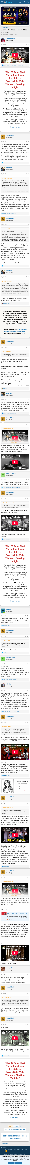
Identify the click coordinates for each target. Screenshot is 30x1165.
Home (2, 1151)
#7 (28, 399)
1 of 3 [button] (10, 1126)
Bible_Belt (9, 968)
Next (16, 1126)
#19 (28, 993)
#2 (28, 141)
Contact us (3, 1149)
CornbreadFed (5, 34)
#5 (28, 277)
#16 (28, 803)
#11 (28, 615)
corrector (9, 168)
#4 (28, 224)
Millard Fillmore (11, 473)
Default (4, 1147)
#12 (28, 636)
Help (26, 1149)
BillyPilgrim (9, 684)
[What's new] (24, 2)
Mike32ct (9, 609)
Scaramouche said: (6, 807)
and (9, 213)
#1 (28, 45)
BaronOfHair (10, 135)
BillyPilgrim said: (6, 726)
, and (13, 65)
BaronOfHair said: (6, 178)
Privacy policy (20, 1149)
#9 (28, 479)
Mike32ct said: (5, 641)
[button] (1, 2)
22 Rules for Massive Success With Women (15, 1137)
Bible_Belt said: (5, 997)
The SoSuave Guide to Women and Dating (15, 330)
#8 (28, 424)
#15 (28, 722)
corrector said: (5, 229)
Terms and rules (12, 1149)
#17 (28, 877)
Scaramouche (10, 658)
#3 (28, 174)
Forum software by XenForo (13, 1154)
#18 (28, 974)
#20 (28, 1024)
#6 (28, 347)
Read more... (15, 127)
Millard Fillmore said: (7, 503)
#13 (28, 664)
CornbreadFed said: (7, 428)
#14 (28, 690)
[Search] (28, 2)
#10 (28, 498)
